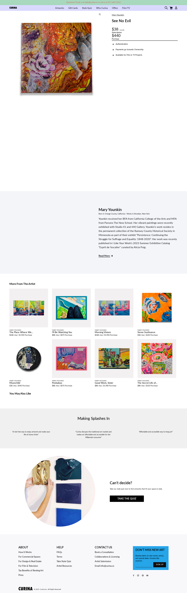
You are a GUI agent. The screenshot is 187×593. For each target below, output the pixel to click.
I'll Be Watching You (62, 332)
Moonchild (14, 383)
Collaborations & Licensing (107, 557)
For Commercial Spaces (29, 557)
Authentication (122, 44)
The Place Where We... (21, 332)
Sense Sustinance (146, 332)
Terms (59, 557)
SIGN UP (159, 565)
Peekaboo (57, 383)
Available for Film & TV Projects (129, 55)
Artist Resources (64, 566)
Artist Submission (103, 561)
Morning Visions (103, 332)
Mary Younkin (118, 15)
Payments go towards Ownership (129, 50)
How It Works (25, 552)
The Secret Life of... (147, 383)
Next (101, 57)
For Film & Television (28, 566)
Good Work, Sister (104, 383)
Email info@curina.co (104, 566)
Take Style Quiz (64, 561)
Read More (104, 256)
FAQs (59, 552)
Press (20, 575)
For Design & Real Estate (29, 561)
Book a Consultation (104, 552)
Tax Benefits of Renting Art (30, 570)
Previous (12, 57)
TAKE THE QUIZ (126, 498)
